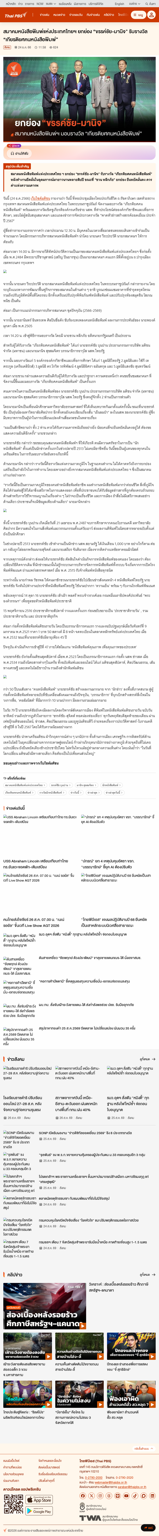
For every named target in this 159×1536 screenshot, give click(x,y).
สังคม (7, 47)
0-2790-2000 (93, 1477)
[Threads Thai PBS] (109, 1496)
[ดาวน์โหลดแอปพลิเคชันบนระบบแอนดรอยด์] (39, 1510)
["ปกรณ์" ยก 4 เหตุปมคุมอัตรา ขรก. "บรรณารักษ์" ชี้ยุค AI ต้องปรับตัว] (118, 835)
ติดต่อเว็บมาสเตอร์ (49, 1467)
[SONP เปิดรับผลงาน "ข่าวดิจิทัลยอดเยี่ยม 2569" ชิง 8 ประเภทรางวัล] (19, 1139)
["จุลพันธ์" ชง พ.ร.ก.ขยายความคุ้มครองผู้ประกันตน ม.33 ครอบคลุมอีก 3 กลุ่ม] (19, 1161)
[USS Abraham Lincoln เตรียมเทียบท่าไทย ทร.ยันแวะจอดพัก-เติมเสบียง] (40, 835)
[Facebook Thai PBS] (83, 1496)
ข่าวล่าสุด (92, 792)
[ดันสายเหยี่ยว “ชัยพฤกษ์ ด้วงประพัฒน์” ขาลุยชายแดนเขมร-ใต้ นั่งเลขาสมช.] (19, 966)
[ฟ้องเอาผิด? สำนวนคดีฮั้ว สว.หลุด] (131, 1394)
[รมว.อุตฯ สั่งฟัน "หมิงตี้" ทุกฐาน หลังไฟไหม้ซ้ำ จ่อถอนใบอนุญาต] (19, 942)
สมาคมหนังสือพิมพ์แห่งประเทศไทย (24, 785)
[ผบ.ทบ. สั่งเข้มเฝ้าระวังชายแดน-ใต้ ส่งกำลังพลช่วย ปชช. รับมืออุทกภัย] (19, 1013)
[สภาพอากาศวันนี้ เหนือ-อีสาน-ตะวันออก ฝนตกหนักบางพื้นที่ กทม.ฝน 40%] (79, 1079)
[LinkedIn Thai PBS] (152, 1496)
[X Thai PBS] (91, 1496)
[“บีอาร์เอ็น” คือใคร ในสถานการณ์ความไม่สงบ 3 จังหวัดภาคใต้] (79, 1394)
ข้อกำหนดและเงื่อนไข (50, 1461)
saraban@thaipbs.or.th (132, 1487)
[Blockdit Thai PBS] (143, 1496)
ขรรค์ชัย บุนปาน (59, 785)
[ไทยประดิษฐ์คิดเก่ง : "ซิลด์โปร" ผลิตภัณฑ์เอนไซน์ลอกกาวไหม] (27, 1394)
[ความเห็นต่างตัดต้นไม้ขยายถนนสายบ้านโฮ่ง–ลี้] (79, 1346)
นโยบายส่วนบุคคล (13, 1474)
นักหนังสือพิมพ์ (110, 785)
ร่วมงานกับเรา (11, 1481)
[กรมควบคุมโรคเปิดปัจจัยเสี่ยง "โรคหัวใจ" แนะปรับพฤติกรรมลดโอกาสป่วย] (19, 1227)
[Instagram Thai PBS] (100, 1496)
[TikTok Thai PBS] (135, 1496)
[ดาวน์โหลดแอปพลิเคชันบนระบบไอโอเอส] (39, 1499)
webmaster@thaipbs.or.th (111, 1482)
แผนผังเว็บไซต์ (11, 1461)
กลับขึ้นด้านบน (142, 1448)
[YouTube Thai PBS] (126, 1496)
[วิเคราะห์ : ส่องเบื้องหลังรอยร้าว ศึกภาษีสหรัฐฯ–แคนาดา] (44, 1306)
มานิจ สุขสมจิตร (85, 785)
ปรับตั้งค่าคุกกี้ (46, 1481)
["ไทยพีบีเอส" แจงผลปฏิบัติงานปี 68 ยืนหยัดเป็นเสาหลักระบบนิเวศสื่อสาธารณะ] (118, 894)
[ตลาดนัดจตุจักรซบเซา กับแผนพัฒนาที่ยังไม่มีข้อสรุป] (19, 1205)
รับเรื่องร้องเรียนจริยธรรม (53, 1474)
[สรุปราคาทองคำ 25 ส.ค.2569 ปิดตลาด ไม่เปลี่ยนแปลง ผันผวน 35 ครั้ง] (19, 1036)
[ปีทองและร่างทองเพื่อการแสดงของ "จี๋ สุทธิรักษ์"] (131, 1346)
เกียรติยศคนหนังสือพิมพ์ (18, 792)
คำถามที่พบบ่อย (12, 1467)
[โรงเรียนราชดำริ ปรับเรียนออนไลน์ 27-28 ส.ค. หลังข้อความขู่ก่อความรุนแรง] (27, 1079)
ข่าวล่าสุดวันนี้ (113, 792)
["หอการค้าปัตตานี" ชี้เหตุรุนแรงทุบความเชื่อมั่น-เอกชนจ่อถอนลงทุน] (19, 989)
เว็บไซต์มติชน (40, 198)
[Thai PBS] (16, 15)
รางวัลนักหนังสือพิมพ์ (51, 792)
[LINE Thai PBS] (117, 1496)
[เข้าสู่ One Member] (151, 15)
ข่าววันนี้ (75, 792)
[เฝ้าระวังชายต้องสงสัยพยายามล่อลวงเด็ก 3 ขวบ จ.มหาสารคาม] (27, 1346)
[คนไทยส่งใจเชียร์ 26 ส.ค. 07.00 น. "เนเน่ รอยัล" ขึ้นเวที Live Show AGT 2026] (40, 894)
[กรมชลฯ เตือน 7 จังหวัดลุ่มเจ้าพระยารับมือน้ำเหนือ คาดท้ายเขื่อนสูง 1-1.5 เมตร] (19, 1248)
